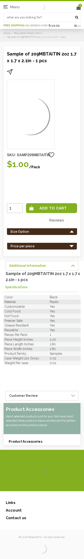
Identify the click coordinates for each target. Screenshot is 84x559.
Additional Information (27, 265)
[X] (34, 484)
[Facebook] (27, 484)
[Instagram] (41, 484)
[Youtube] (55, 484)
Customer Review (23, 395)
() (79, 26)
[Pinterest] (48, 484)
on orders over (31, 25)
